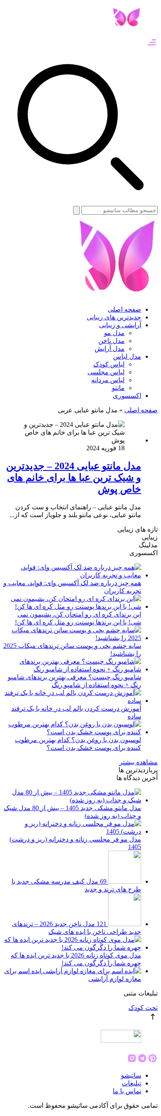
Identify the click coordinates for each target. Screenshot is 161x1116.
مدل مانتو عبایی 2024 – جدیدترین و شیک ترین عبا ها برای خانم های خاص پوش (73, 477)
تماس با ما (127, 1091)
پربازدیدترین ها (138, 769)
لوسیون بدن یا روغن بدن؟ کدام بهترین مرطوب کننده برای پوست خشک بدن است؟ (78, 743)
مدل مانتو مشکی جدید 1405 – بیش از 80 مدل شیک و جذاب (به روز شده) (72, 811)
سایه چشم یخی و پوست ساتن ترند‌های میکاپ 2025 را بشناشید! (72, 649)
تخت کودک (143, 1007)
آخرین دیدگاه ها (137, 777)
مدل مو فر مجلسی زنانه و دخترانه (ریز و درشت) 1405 (75, 843)
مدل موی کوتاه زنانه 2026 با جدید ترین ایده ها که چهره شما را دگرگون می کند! (76, 959)
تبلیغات (131, 1083)
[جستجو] (76, 210)
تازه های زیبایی (137, 529)
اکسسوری (143, 552)
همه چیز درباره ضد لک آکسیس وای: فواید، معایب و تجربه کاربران (72, 586)
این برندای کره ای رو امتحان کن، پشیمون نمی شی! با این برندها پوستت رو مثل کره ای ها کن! (78, 618)
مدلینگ (148, 545)
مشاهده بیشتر (138, 762)
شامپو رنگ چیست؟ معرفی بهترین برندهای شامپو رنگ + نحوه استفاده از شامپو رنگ (74, 681)
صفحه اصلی (141, 410)
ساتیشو (131, 1075)
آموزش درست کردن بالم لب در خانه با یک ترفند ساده (76, 712)
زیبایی (150, 537)
